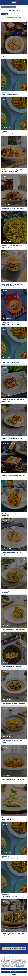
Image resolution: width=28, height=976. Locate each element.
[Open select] (26, 14)
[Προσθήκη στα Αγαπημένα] (24, 24)
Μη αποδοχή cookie (14, 971)
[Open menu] (2, 2)
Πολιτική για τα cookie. (20, 966)
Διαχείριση (14, 974)
